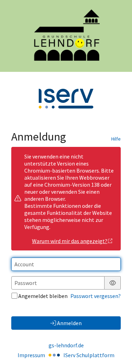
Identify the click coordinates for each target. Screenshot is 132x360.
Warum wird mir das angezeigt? (69, 240)
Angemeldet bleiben (43, 295)
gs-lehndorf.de (66, 345)
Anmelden (69, 323)
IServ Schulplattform (88, 355)
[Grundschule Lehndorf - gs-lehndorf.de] (66, 36)
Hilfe (116, 139)
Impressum (31, 355)
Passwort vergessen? (95, 295)
